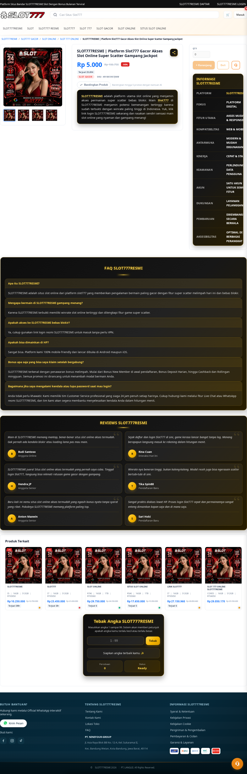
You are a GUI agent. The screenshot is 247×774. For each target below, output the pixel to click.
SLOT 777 (86, 28)
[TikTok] (21, 740)
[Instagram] (12, 740)
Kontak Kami (93, 717)
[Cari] (55, 15)
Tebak (153, 640)
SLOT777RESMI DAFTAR (194, 4)
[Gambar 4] (51, 115)
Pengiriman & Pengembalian (187, 730)
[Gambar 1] (9, 115)
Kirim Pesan (16, 723)
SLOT (30, 28)
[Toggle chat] (237, 764)
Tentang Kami (93, 711)
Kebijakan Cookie (180, 724)
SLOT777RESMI (12, 28)
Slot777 (163, 100)
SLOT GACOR (104, 28)
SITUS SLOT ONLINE (153, 28)
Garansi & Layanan (182, 742)
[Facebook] (3, 740)
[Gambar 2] (23, 115)
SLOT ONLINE (126, 28)
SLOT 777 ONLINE (69, 39)
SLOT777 (69, 28)
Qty (195, 48)
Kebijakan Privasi (180, 717)
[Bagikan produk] (174, 52)
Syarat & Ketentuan (182, 711)
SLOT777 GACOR (29, 39)
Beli (223, 65)
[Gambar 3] (37, 115)
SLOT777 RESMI (49, 28)
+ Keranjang (204, 65)
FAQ (88, 730)
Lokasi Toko (92, 724)
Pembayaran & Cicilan (183, 736)
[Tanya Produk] (236, 65)
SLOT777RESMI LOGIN (231, 4)
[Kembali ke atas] (238, 754)
